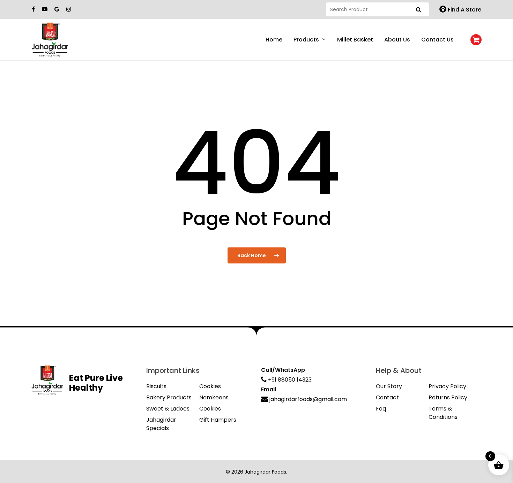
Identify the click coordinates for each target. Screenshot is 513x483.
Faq (381, 409)
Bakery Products (169, 397)
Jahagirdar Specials (161, 424)
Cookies (210, 386)
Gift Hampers (217, 420)
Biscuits (156, 386)
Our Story (389, 386)
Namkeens (214, 397)
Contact (387, 397)
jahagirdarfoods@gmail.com (307, 399)
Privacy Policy (447, 386)
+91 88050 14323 (289, 380)
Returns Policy (448, 397)
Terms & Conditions (443, 413)
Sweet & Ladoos (167, 409)
